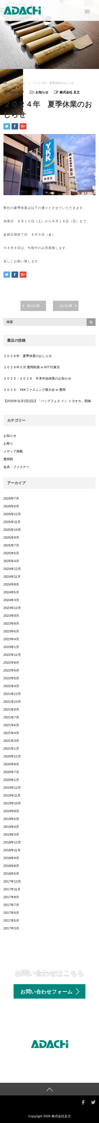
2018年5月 (11, 873)
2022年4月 (11, 686)
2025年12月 (12, 514)
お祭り (8, 443)
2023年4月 (11, 639)
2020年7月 (11, 772)
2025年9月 (11, 537)
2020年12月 (12, 756)
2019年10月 (12, 803)
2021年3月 (11, 741)
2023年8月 (11, 623)
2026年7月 (11, 498)
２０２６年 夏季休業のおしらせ (27, 356)
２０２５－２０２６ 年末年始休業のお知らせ (37, 378)
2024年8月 (11, 584)
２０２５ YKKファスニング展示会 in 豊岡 (34, 389)
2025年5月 (11, 553)
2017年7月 (11, 905)
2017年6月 (11, 912)
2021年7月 (11, 717)
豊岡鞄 (8, 459)
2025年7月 (11, 545)
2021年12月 (12, 694)
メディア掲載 (13, 451)
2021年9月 (11, 709)
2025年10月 (12, 529)
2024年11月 (11, 576)
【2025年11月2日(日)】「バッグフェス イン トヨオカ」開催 (47, 401)
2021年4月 (11, 733)
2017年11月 (11, 889)
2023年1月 (11, 647)
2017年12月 (12, 881)
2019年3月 (11, 834)
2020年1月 (11, 780)
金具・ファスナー (16, 467)
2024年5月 (11, 592)
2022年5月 (11, 678)
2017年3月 (11, 928)
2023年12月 (12, 608)
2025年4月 (11, 561)
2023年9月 (11, 615)
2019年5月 (11, 819)
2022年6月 (11, 670)
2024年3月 (11, 600)
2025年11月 (11, 522)
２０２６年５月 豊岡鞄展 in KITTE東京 (31, 367)
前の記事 (33, 306)
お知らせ (19, 83)
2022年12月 (12, 655)
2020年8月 (11, 764)
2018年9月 (11, 858)
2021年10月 (12, 701)
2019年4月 (11, 827)
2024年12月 (12, 569)
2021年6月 (11, 725)
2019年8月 (11, 811)
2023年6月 (11, 631)
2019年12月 (12, 787)
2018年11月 (11, 850)
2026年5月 (11, 506)
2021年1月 (11, 748)
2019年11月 (11, 795)
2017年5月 (11, 920)
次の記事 (65, 306)
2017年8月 (11, 897)
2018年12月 (12, 842)
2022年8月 (11, 662)
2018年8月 (11, 866)
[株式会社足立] (22, 9)
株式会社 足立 (70, 92)
